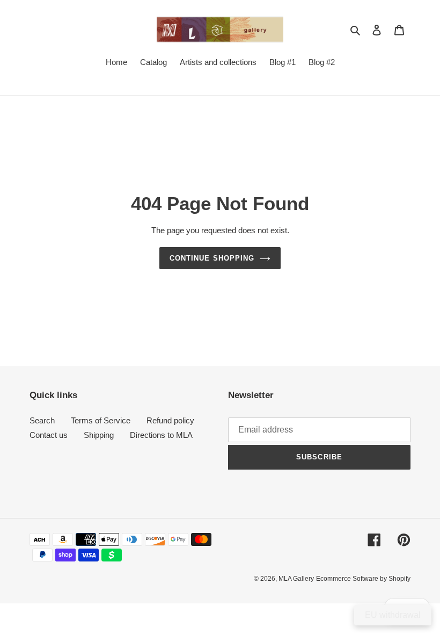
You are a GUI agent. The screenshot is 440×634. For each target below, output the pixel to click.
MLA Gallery (296, 578)
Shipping (99, 435)
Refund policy (170, 420)
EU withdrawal (393, 614)
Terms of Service (100, 420)
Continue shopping (212, 258)
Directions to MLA (161, 435)
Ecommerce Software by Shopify (363, 578)
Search (42, 420)
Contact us (49, 435)
